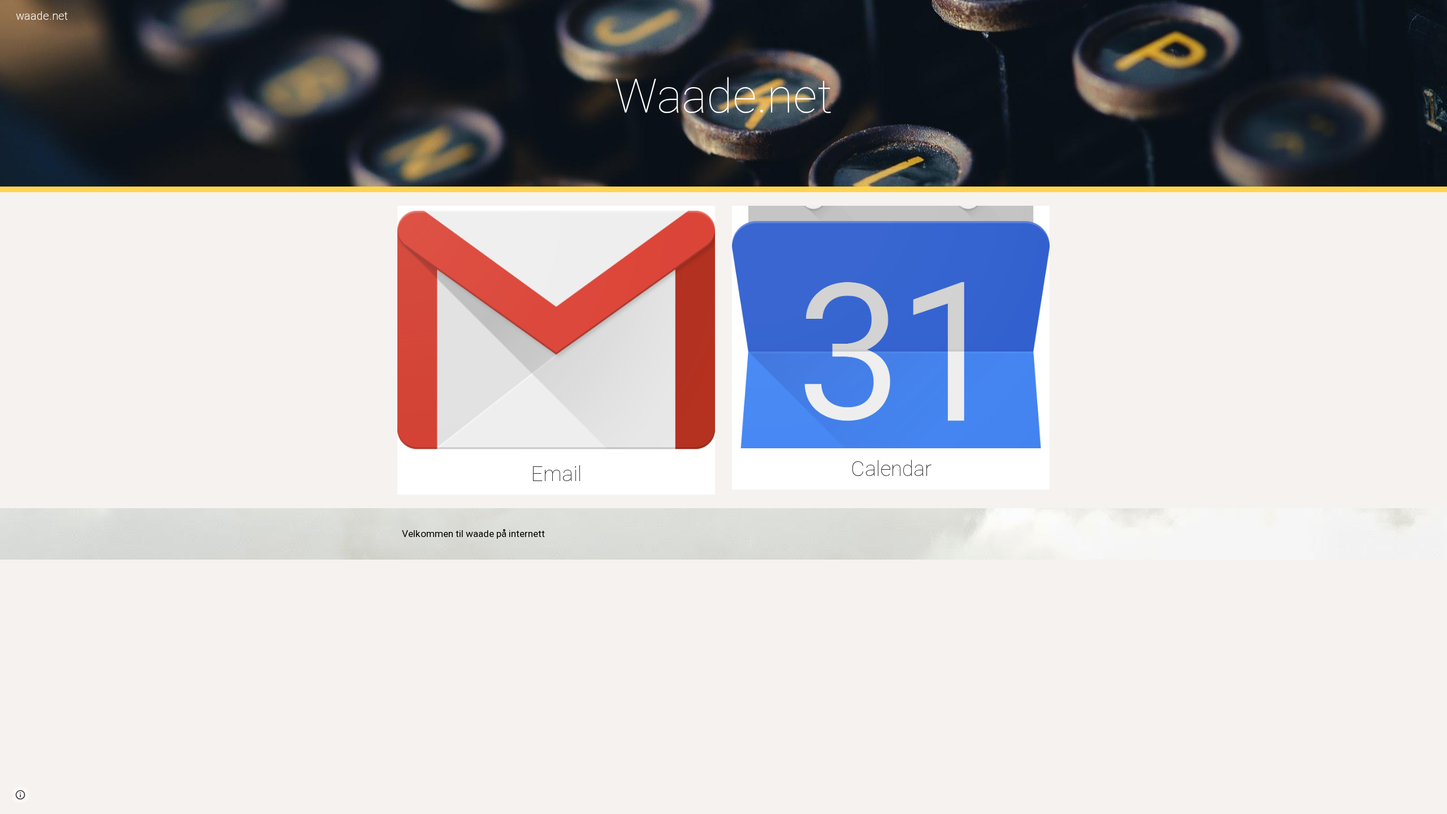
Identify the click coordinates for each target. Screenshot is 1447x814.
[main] (723, 96)
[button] (20, 795)
